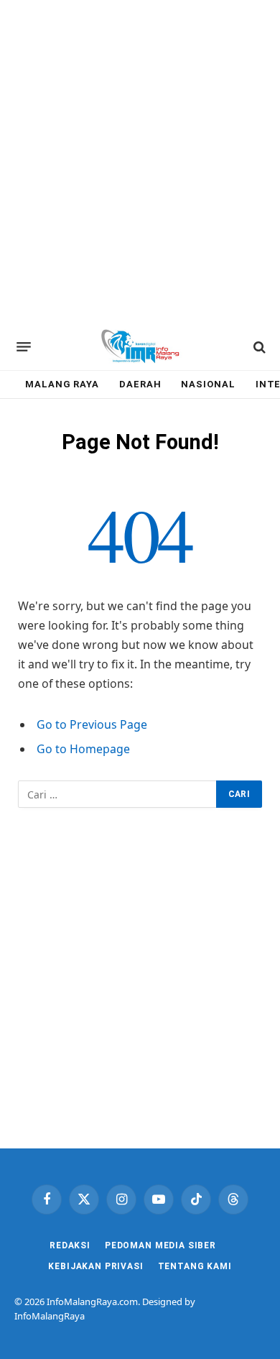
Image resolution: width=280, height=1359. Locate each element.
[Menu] (24, 347)
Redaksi (70, 1245)
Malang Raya (62, 384)
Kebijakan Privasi (95, 1266)
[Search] (258, 347)
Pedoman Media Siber (160, 1245)
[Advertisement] (140, 162)
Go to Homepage (83, 749)
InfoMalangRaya (49, 1315)
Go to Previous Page (92, 724)
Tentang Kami (195, 1266)
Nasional (208, 384)
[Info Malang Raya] (140, 347)
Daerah (140, 384)
